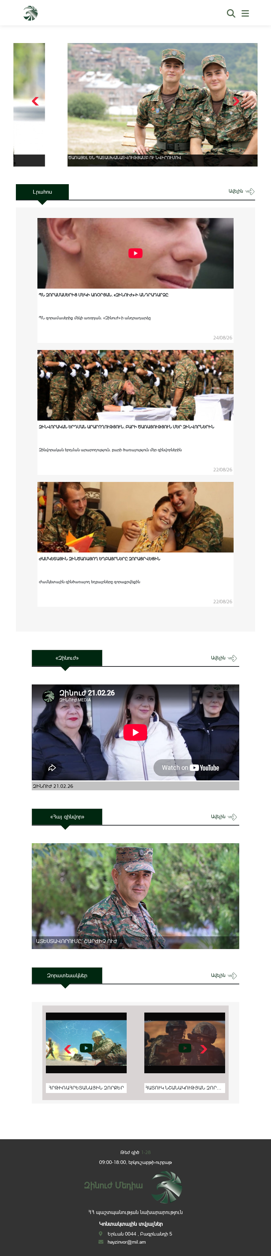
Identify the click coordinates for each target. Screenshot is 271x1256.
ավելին (237, 191)
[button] (235, 101)
